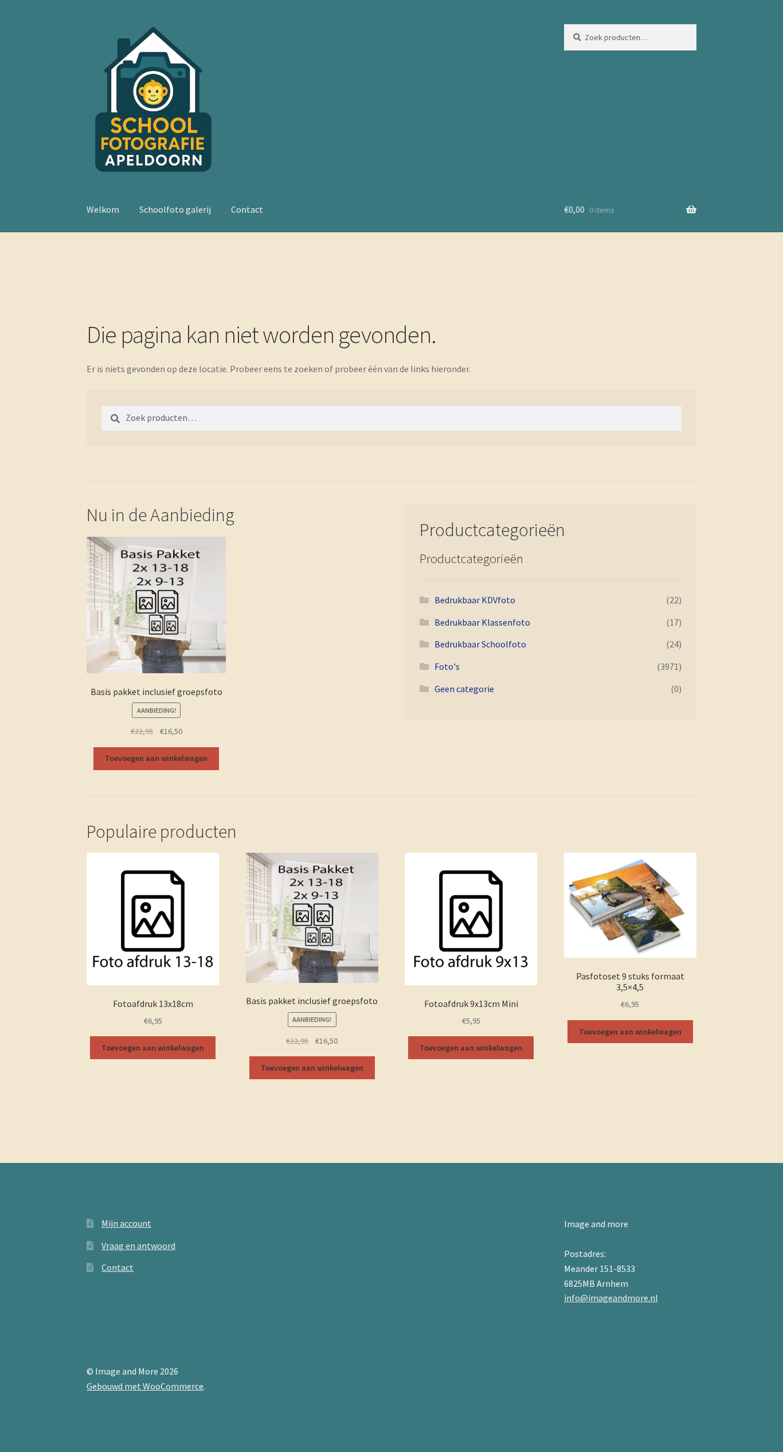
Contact (247, 209)
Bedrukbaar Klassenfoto (482, 622)
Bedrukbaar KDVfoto (474, 600)
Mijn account (126, 1223)
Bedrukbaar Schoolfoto (480, 644)
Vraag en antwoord (138, 1245)
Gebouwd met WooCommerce (145, 1386)
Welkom (103, 209)
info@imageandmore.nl (611, 1297)
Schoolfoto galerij (175, 209)
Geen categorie (464, 688)
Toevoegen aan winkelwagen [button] (156, 758)
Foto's (447, 666)
